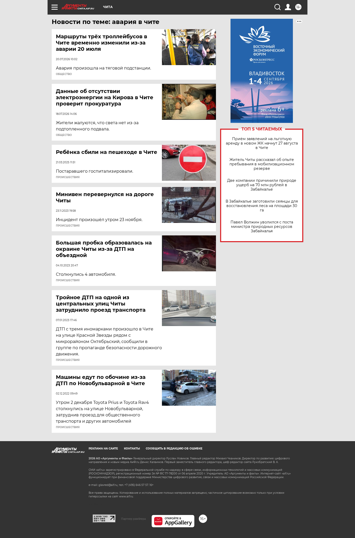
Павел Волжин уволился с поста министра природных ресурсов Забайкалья (262, 226)
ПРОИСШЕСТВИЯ (68, 177)
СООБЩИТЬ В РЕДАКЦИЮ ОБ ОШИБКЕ (174, 448)
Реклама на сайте (103, 448)
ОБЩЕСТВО (64, 74)
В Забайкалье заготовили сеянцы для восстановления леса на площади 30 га (262, 205)
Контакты (132, 448)
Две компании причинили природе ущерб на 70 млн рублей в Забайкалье (261, 185)
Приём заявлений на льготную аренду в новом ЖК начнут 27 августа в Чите (262, 143)
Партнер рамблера (133, 518)
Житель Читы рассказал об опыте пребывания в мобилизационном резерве (261, 164)
